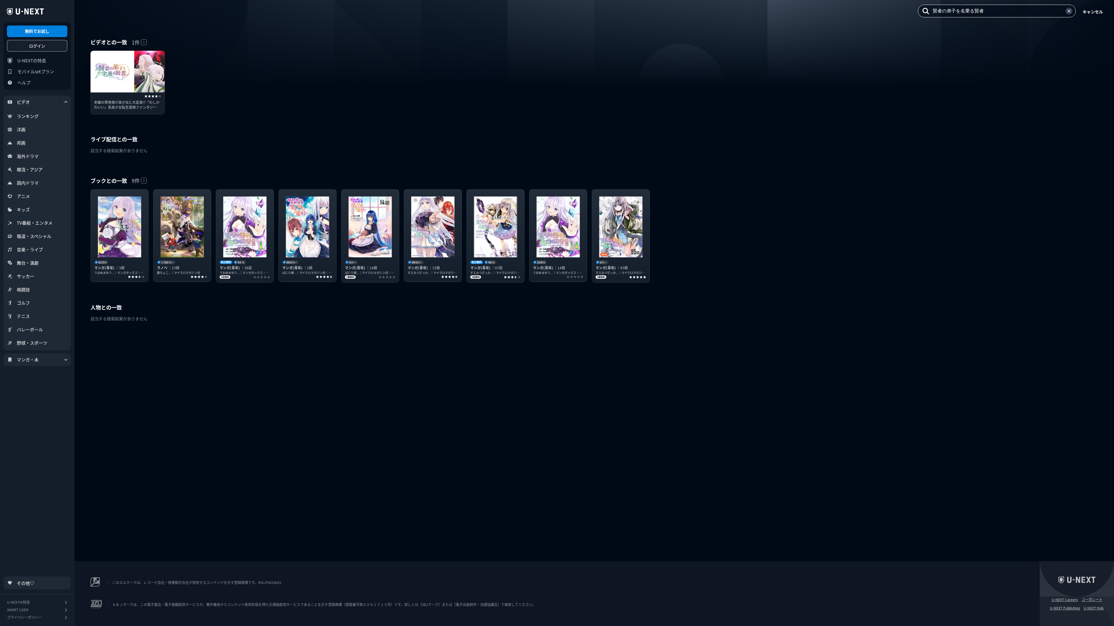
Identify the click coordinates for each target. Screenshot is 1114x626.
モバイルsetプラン (35, 71)
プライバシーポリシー (24, 617)
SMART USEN (17, 609)
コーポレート (1092, 599)
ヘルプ (23, 82)
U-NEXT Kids (1094, 608)
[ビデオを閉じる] (66, 102)
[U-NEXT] (25, 11)
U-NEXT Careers (1065, 599)
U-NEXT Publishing (1065, 608)
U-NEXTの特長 (31, 60)
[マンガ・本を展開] (66, 359)
